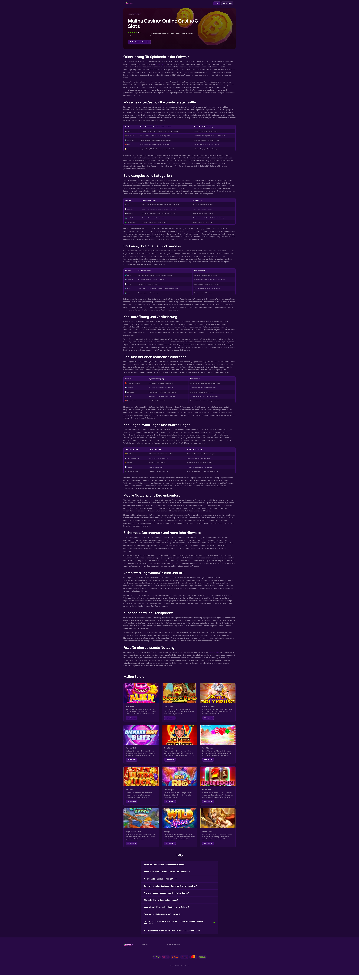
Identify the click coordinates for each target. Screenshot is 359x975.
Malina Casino (160, 64)
